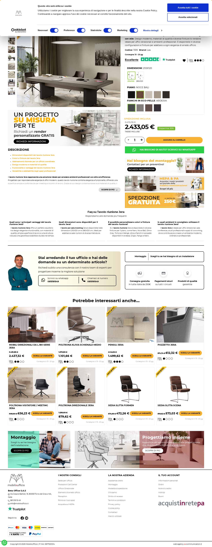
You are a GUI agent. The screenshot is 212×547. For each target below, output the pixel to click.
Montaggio (113, 484)
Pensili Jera (115, 345)
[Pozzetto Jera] (180, 324)
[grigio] (140, 108)
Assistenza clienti (115, 481)
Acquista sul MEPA (66, 504)
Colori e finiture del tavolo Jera (26, 158)
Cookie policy (114, 508)
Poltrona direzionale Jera (76, 405)
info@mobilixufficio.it (19, 503)
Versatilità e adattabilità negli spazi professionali (34, 171)
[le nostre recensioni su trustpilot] (16, 510)
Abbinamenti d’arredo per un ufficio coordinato (33, 161)
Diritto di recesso (115, 496)
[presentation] (22, 68)
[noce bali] (140, 95)
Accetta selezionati (187, 17)
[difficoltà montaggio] (196, 60)
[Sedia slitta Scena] (180, 385)
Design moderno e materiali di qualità (29, 165)
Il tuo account (169, 475)
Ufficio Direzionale (66, 488)
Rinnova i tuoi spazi (66, 500)
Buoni (161, 496)
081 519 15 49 (15, 500)
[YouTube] (26, 518)
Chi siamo (112, 492)
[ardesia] (131, 108)
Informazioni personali (168, 481)
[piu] (141, 140)
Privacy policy (114, 504)
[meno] (128, 139)
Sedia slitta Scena (169, 405)
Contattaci (112, 512)
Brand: (142, 50)
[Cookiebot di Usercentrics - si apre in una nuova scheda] (18, 30)
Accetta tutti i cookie (188, 7)
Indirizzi (161, 492)
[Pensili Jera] (130, 324)
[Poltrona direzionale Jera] (81, 385)
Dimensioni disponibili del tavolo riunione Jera (33, 155)
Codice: (129, 50)
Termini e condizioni (116, 500)
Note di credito (164, 488)
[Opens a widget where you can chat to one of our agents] (192, 530)
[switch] (81, 30)
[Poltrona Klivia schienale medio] (81, 324)
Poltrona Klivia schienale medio (80, 345)
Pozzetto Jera (167, 345)
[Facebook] (22, 518)
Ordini (161, 484)
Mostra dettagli (151, 30)
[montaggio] (164, 165)
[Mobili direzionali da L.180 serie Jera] (31, 324)
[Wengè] (166, 95)
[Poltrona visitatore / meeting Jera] (31, 385)
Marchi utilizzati (115, 516)
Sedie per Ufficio (65, 481)
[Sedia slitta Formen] (130, 385)
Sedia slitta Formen (121, 405)
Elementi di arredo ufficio (69, 492)
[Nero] (157, 108)
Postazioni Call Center (67, 484)
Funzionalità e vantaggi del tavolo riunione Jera (33, 168)
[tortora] (157, 95)
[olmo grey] (149, 95)
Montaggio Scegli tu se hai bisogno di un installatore (164, 256)
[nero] (131, 95)
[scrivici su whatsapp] (4, 544)
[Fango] (149, 108)
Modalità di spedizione (117, 488)
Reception (62, 496)
